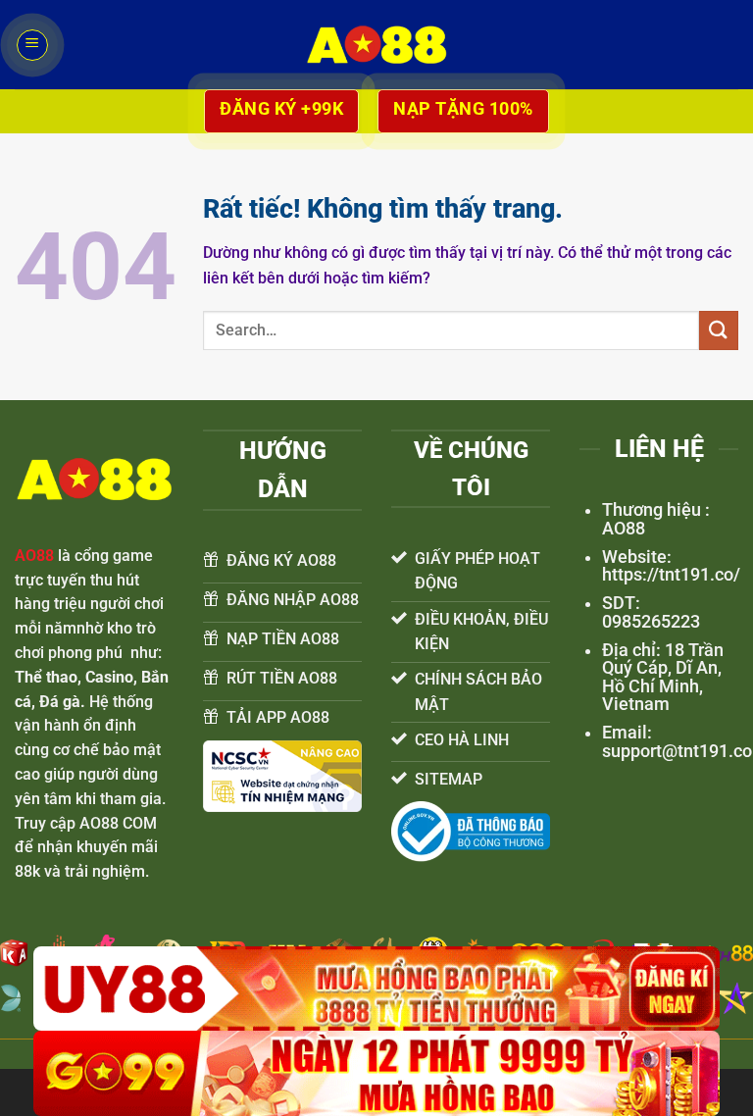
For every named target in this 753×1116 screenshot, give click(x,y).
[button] (32, 45)
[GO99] (376, 1073)
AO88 (34, 555)
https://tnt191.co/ (671, 574)
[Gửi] (718, 330)
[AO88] (376, 44)
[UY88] (376, 989)
